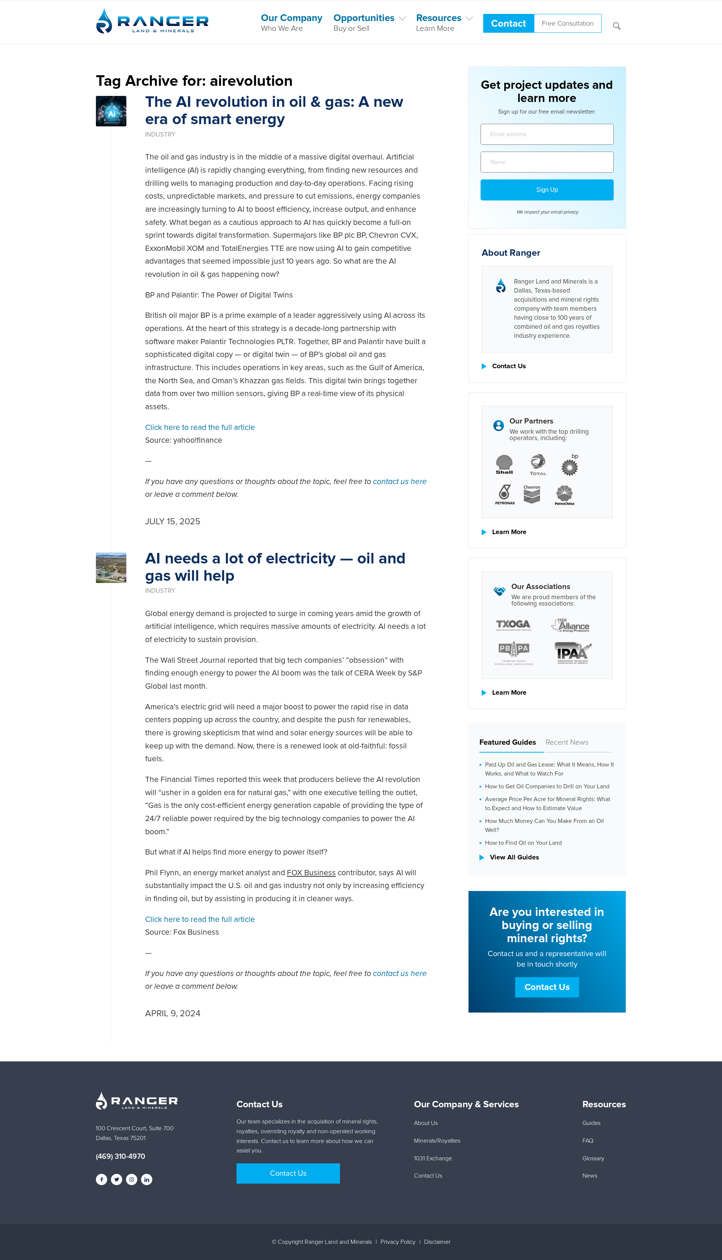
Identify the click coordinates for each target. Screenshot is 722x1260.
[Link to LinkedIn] (146, 1179)
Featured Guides (507, 742)
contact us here (400, 482)
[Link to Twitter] (116, 1179)
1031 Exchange (433, 1158)
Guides (591, 1123)
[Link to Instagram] (131, 1179)
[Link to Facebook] (101, 1179)
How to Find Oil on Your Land (523, 843)
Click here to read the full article (200, 427)
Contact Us (509, 366)
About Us (426, 1123)
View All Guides (514, 857)
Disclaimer (437, 1242)
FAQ (587, 1141)
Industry (160, 135)
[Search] (616, 22)
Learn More (509, 532)
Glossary (593, 1158)
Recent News (567, 742)
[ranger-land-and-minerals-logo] (152, 29)
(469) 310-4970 (120, 1156)
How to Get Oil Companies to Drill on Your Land (547, 786)
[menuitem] (291, 22)
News (589, 1176)
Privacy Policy (398, 1242)
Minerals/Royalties (437, 1141)
